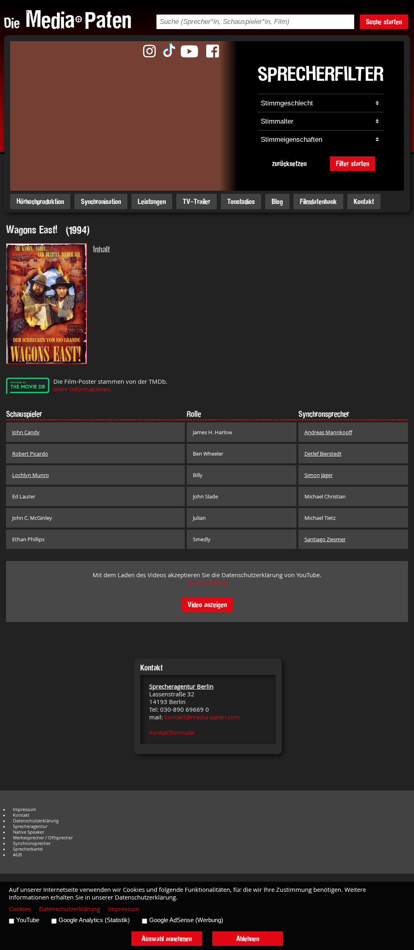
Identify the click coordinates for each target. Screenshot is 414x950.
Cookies (20, 909)
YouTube (27, 920)
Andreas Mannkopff (328, 432)
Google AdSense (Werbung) (186, 920)
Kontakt (364, 201)
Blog (277, 201)
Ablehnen (247, 938)
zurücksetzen (289, 163)
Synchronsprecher (32, 843)
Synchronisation (101, 201)
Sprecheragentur (30, 826)
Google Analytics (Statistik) (94, 920)
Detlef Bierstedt (323, 453)
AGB (17, 855)
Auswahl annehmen (167, 938)
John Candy (26, 432)
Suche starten (384, 22)
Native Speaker (28, 832)
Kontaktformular (172, 732)
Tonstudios (241, 201)
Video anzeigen (207, 604)
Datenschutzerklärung (36, 821)
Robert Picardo (30, 453)
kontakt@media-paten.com (202, 717)
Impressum (24, 809)
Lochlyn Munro (30, 475)
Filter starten (352, 163)
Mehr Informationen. (82, 389)
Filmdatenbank (318, 201)
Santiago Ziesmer (325, 539)
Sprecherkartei (28, 849)
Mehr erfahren (207, 582)
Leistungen (152, 201)
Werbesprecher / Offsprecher (43, 838)
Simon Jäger (318, 475)
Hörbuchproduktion (40, 201)
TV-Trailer (196, 201)
